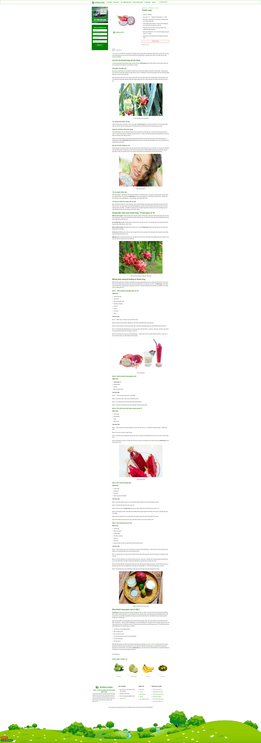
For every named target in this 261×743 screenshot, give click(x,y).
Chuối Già (148, 676)
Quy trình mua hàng (126, 2)
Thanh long (115, 53)
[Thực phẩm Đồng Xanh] (98, 2)
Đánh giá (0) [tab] (119, 50)
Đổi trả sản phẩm (157, 696)
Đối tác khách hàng (138, 2)
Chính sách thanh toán (158, 694)
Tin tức (141, 692)
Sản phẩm (115, 2)
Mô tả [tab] (113, 50)
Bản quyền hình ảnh (144, 699)
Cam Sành (162, 676)
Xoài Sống (119, 676)
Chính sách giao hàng (158, 699)
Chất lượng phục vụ (157, 689)
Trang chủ (144, 8)
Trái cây (156, 8)
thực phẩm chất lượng (150, 644)
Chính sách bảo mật (157, 701)
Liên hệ (154, 2)
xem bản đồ (122, 698)
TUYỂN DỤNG (147, 2)
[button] (114, 32)
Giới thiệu (109, 2)
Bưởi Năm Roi (133, 676)
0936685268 (127, 693)
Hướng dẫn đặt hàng (158, 692)
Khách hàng (142, 694)
